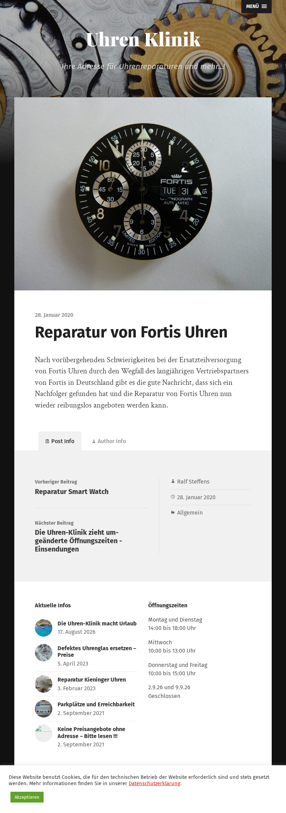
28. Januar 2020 (196, 497)
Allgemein (190, 512)
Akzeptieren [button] (27, 797)
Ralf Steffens (193, 481)
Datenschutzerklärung (154, 783)
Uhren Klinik (143, 38)
